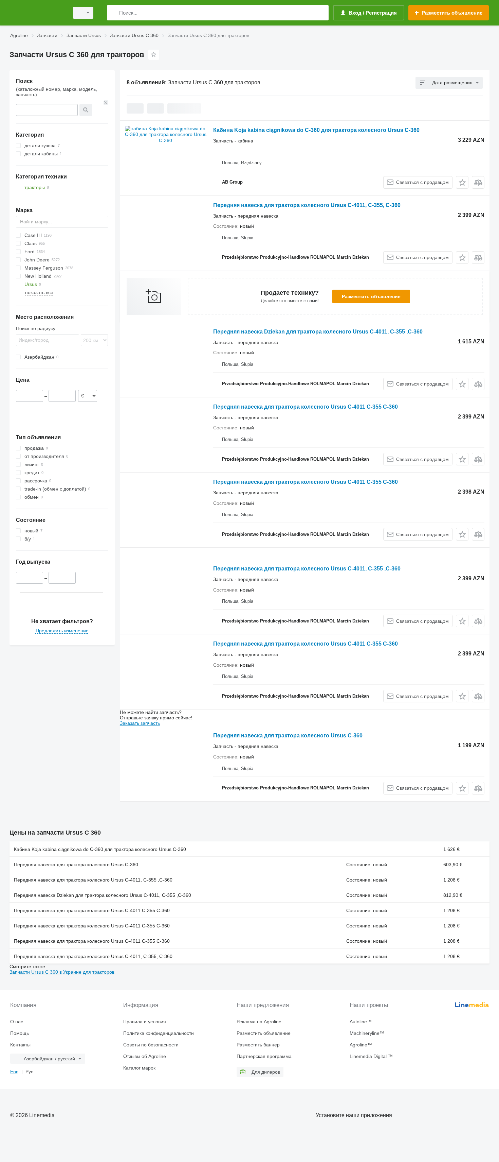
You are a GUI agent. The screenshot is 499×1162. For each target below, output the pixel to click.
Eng (14, 1071)
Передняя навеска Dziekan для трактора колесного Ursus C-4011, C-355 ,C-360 (318, 332)
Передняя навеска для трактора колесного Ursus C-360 (288, 735)
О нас (16, 1021)
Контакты (20, 1044)
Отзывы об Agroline (144, 1056)
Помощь (19, 1033)
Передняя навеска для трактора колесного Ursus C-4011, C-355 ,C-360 (307, 568)
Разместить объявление (371, 296)
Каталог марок (139, 1068)
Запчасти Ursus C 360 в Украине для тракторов (62, 972)
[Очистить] (106, 102)
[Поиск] (113, 12)
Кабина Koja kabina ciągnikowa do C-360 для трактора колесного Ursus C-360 (316, 130)
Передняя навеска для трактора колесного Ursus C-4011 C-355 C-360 (305, 407)
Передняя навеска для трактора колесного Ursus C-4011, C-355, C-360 (307, 205)
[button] (462, 182)
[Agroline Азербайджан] (37, 13)
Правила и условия (144, 1021)
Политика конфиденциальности (158, 1033)
